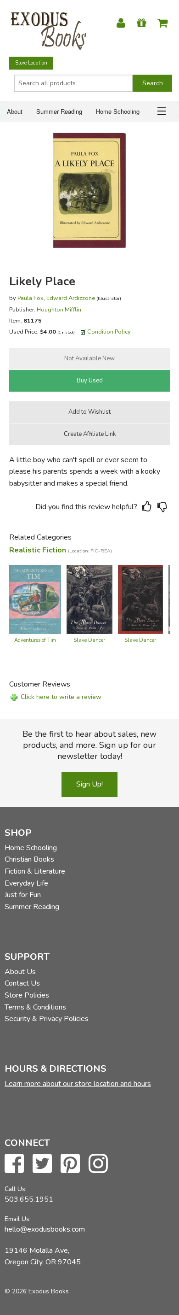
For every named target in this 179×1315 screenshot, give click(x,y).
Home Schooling (118, 111)
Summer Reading (59, 111)
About (14, 111)
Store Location (31, 62)
